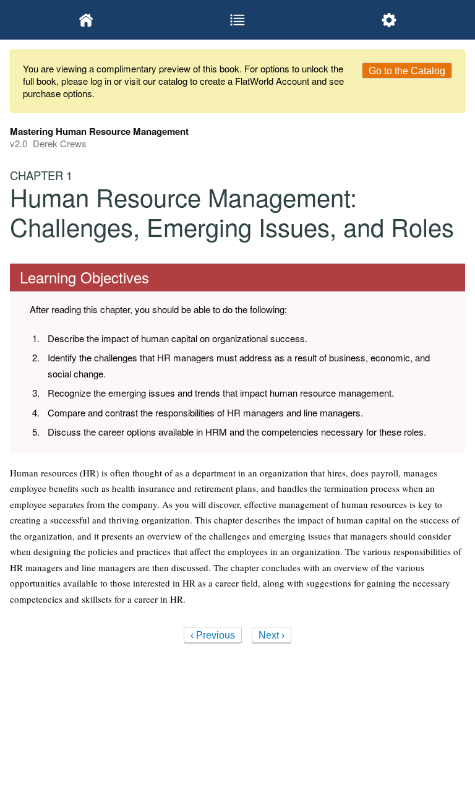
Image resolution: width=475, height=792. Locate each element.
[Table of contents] (237, 19)
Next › (272, 635)
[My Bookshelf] (85, 19)
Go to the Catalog (407, 71)
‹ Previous (212, 635)
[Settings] (389, 19)
